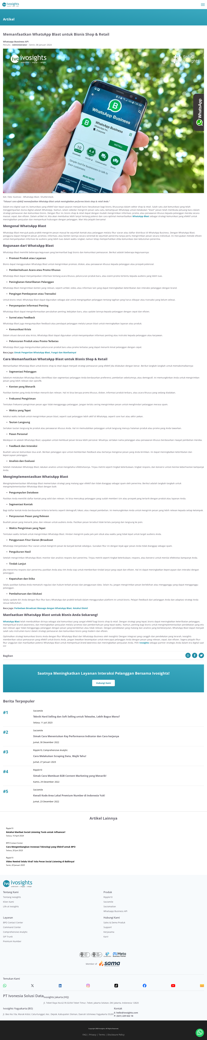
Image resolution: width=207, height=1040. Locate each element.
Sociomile (108, 901)
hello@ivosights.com (127, 1012)
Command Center (12, 927)
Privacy (92, 1034)
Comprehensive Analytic (15, 931)
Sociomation (110, 906)
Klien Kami (8, 901)
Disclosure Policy (115, 1034)
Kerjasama (109, 931)
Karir (106, 936)
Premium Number (12, 941)
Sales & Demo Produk (114, 922)
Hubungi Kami (103, 683)
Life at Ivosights (11, 906)
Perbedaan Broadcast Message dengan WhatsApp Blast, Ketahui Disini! (51, 608)
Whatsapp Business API (115, 911)
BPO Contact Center (13, 922)
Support (108, 927)
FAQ (85, 1034)
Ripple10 (108, 897)
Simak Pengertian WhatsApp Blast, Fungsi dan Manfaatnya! (45, 352)
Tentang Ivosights (12, 897)
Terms (102, 1034)
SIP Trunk (8, 936)
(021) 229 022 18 (125, 1015)
